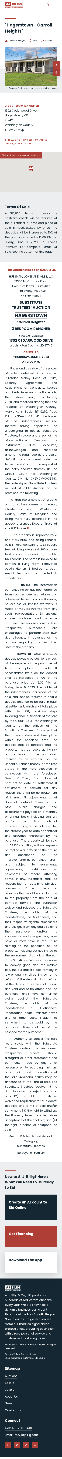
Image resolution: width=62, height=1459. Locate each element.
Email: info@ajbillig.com (21, 1435)
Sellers (9, 1383)
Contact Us (13, 1410)
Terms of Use (28, 1354)
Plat (29, 528)
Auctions (11, 1376)
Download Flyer (17, 40)
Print (35, 40)
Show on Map (14, 130)
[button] (56, 72)
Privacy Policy (12, 1354)
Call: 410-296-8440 (18, 1428)
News (9, 1403)
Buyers (9, 1390)
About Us (11, 1397)
